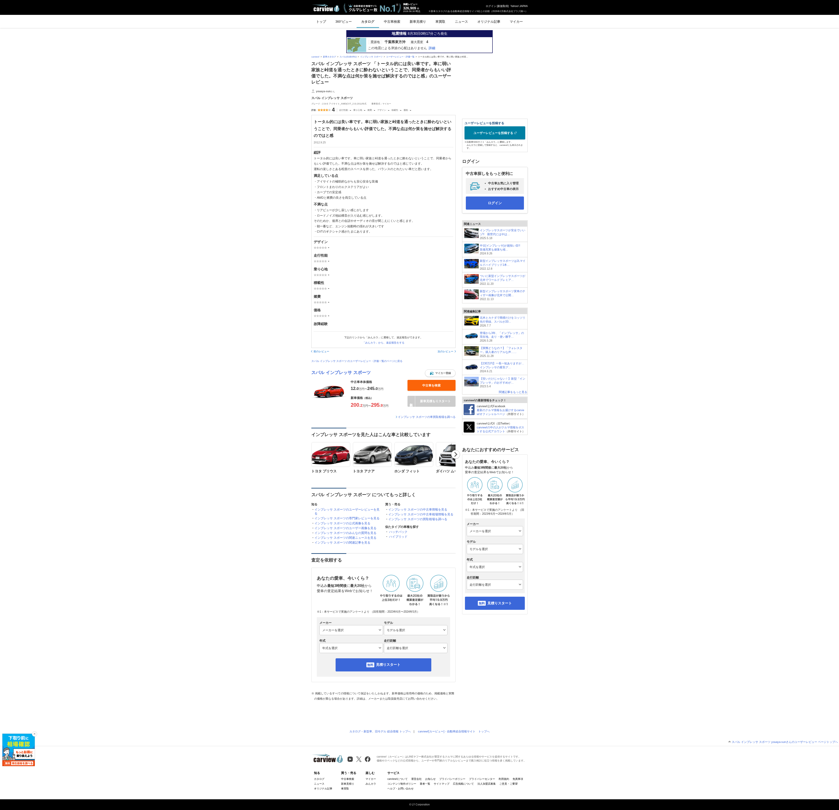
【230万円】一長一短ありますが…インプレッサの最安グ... (502, 367)
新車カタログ (329, 57)
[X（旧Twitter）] (358, 759)
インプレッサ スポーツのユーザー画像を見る (345, 528)
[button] (440, 373)
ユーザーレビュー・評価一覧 (400, 57)
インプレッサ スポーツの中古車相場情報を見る (420, 514)
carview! (315, 57)
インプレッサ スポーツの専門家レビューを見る (347, 518)
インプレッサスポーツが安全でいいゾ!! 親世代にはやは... (502, 234)
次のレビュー (445, 351)
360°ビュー (343, 21)
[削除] (34, 734)
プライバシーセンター (482, 778)
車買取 (440, 21)
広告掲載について (463, 783)
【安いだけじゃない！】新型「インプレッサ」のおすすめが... (502, 382)
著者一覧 (425, 783)
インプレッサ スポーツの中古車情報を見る (417, 509)
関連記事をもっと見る (513, 392)
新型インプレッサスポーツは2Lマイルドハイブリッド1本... (502, 264)
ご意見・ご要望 (508, 783)
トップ (321, 21)
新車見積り (418, 21)
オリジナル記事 (488, 21)
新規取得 (503, 6)
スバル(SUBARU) (348, 57)
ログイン (491, 6)
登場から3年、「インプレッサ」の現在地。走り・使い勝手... (502, 336)
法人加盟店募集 (486, 783)
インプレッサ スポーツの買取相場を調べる (417, 519)
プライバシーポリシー (452, 778)
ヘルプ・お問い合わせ (400, 788)
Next (455, 454)
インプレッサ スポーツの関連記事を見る (342, 542)
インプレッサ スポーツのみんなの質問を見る (345, 533)
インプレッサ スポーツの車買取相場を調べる (427, 417)
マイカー (516, 21)
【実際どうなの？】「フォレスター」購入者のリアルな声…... (501, 352)
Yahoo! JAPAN (519, 6)
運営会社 (416, 778)
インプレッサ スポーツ (371, 57)
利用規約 (504, 778)
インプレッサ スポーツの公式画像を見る (342, 523)
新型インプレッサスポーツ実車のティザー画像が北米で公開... (502, 295)
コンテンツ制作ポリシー (401, 783)
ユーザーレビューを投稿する (493, 133)
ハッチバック (398, 532)
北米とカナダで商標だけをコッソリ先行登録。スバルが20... (502, 321)
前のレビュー (321, 351)
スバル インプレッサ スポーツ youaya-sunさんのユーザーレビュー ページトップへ (785, 742)
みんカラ (371, 783)
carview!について (397, 778)
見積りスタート (388, 664)
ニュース (461, 21)
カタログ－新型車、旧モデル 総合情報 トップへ (380, 731)
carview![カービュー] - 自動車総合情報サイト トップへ (454, 731)
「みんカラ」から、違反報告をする (383, 342)
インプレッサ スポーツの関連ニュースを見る (345, 537)
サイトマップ (441, 783)
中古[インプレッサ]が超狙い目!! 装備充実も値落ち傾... (501, 249)
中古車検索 (392, 21)
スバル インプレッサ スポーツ (341, 372)
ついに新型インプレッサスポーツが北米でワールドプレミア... (502, 279)
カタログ (367, 21)
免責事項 (518, 778)
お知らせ (430, 778)
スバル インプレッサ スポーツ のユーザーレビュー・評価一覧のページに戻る (356, 361)
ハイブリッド (398, 536)
